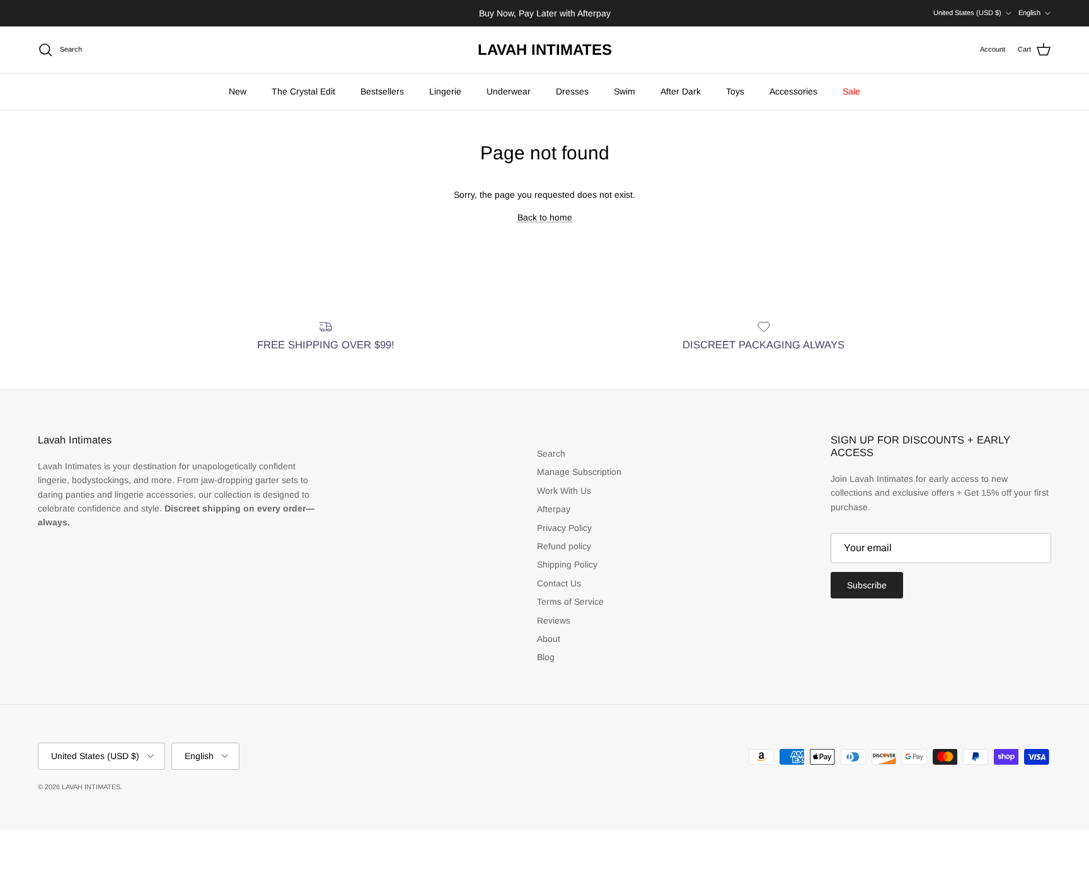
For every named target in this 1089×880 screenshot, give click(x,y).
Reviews (553, 620)
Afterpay (553, 509)
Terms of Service (570, 602)
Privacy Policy (564, 528)
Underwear (509, 91)
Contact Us (559, 583)
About (548, 639)
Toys (735, 91)
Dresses (572, 91)
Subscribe (867, 585)
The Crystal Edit (303, 91)
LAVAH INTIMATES (91, 787)
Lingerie (445, 91)
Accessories (793, 91)
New (237, 91)
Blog (546, 657)
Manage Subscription (579, 472)
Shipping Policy (567, 564)
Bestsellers (382, 91)
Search (551, 454)
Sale (851, 91)
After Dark (680, 91)
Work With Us (564, 491)
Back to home (544, 217)
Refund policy (564, 546)
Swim (624, 91)
